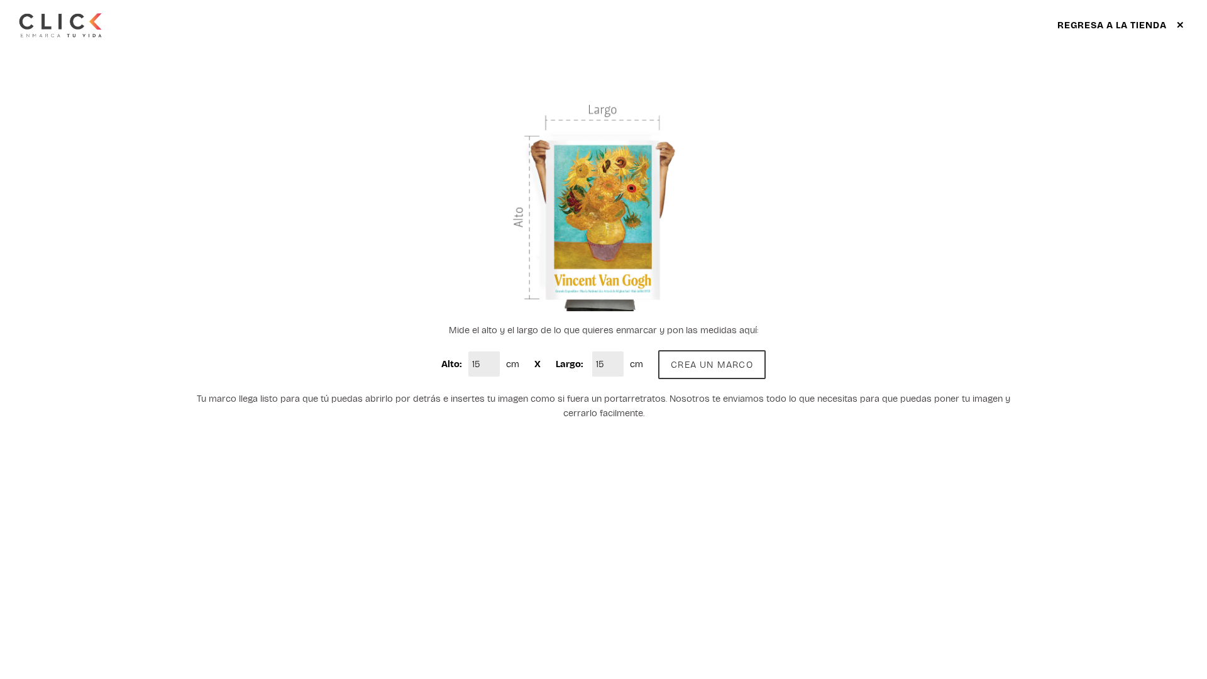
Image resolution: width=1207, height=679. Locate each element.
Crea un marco (712, 364)
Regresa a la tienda (1121, 25)
